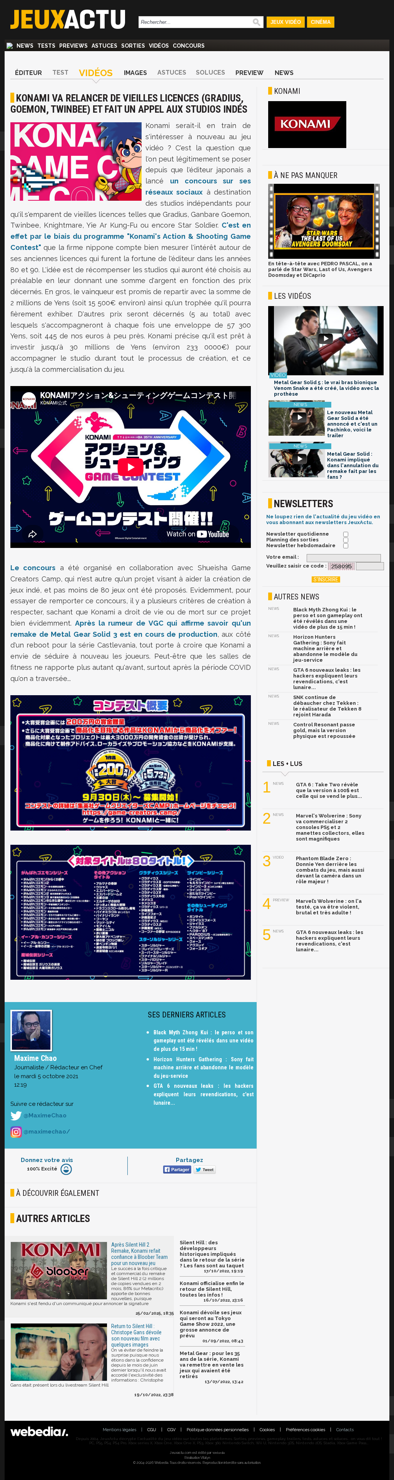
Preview (249, 73)
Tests (46, 46)
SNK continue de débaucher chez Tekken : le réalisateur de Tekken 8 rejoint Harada (327, 706)
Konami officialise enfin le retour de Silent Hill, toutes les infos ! (212, 1289)
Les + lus (287, 763)
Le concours (32, 568)
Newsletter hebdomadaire (301, 545)
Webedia (218, 1453)
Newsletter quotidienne (297, 534)
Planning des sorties (292, 540)
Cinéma (321, 22)
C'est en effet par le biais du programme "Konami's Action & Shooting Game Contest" (130, 236)
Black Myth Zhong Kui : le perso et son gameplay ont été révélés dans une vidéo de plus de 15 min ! (204, 1040)
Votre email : (282, 557)
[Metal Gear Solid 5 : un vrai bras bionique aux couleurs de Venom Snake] (326, 341)
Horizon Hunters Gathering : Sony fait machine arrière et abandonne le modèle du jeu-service (204, 1067)
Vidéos (159, 46)
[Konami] (307, 146)
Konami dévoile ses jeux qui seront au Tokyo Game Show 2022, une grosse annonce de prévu (211, 1324)
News (25, 46)
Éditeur (28, 73)
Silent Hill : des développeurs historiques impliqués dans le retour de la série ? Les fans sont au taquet (212, 1254)
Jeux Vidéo (285, 22)
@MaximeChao (44, 1115)
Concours (189, 46)
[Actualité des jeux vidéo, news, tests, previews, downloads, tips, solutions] (10, 46)
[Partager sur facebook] (176, 1170)
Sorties (133, 46)
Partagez (189, 1160)
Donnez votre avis (47, 1160)
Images (135, 73)
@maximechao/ (46, 1131)
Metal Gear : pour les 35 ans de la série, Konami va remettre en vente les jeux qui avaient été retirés (212, 1364)
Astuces (104, 46)
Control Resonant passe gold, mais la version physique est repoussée (324, 730)
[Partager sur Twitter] (204, 1170)
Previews (73, 46)
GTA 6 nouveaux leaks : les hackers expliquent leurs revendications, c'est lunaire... (204, 1094)
